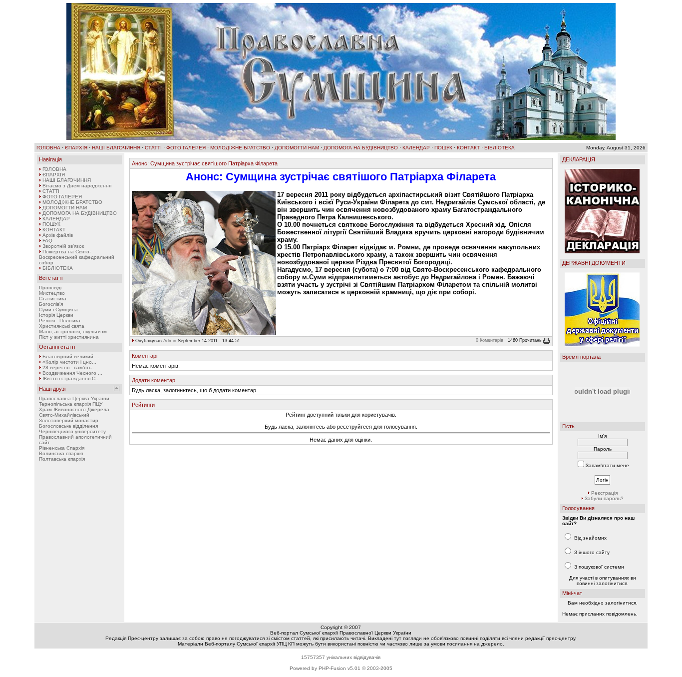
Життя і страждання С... (71, 378)
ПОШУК (443, 147)
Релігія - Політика (59, 320)
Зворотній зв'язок (63, 246)
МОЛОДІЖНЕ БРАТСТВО (240, 147)
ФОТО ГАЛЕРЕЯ (186, 147)
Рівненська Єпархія (61, 448)
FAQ (47, 240)
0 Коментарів (489, 340)
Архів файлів (57, 235)
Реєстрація (604, 493)
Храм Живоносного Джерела (74, 409)
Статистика (52, 298)
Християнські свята (61, 326)
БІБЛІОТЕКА (499, 147)
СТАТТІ (153, 147)
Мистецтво (52, 293)
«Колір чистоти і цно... (69, 362)
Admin (169, 340)
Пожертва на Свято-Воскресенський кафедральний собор (76, 257)
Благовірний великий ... (70, 356)
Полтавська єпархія (62, 459)
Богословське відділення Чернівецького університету (72, 428)
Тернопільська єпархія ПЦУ (70, 404)
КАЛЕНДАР (416, 147)
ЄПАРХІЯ (76, 147)
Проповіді (50, 287)
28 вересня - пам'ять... (69, 367)
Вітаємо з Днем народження (76, 185)
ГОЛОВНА (48, 147)
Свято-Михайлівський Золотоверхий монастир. (69, 417)
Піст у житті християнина (69, 337)
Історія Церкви (56, 315)
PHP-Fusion (332, 668)
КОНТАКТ (468, 147)
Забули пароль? (604, 498)
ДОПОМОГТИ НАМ (297, 147)
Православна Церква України (74, 398)
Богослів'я (51, 304)
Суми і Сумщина (58, 309)
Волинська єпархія (61, 453)
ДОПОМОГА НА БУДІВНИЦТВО (361, 147)
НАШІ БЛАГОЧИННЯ (116, 147)
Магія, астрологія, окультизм (73, 331)
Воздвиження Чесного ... (72, 373)
